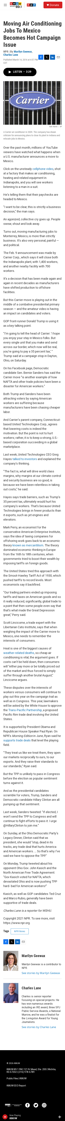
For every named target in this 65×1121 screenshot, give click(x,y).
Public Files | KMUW (16, 1078)
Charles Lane (10, 54)
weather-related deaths (18, 653)
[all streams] (60, 1117)
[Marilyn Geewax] (10, 961)
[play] (5, 1117)
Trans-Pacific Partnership (25, 710)
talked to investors (24, 459)
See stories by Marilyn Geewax (41, 973)
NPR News (19, 931)
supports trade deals (17, 740)
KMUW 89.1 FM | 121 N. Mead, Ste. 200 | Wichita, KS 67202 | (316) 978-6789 (31, 1070)
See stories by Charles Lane (39, 1027)
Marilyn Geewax (23, 51)
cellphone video (42, 169)
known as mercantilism (27, 545)
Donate (54, 4)
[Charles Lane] (10, 993)
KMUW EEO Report (16, 1085)
